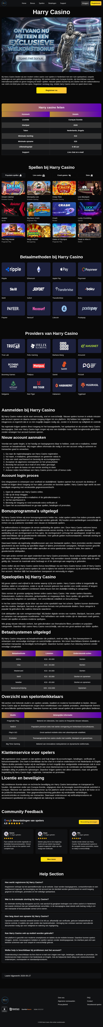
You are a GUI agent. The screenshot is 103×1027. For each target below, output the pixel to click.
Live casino (37, 175)
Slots (88, 175)
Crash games (62, 175)
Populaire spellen (12, 175)
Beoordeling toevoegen (89, 822)
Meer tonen (51, 859)
